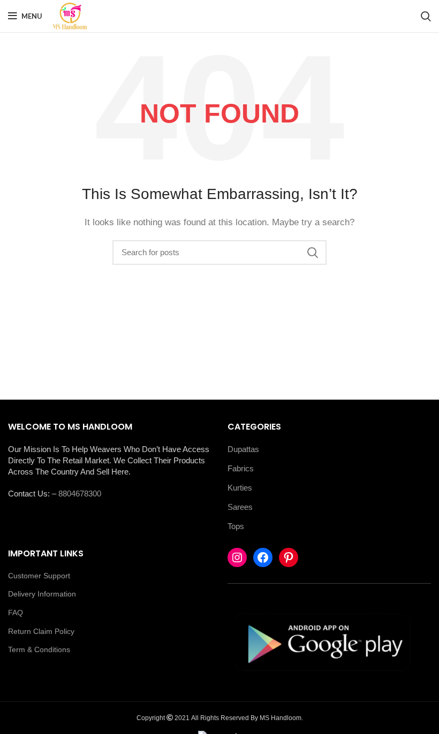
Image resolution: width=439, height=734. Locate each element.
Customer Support (39, 575)
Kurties (240, 487)
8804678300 (79, 493)
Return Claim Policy (41, 631)
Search (312, 252)
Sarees (240, 506)
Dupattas (243, 449)
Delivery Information (42, 594)
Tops (236, 526)
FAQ (15, 612)
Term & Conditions (39, 649)
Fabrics (241, 468)
